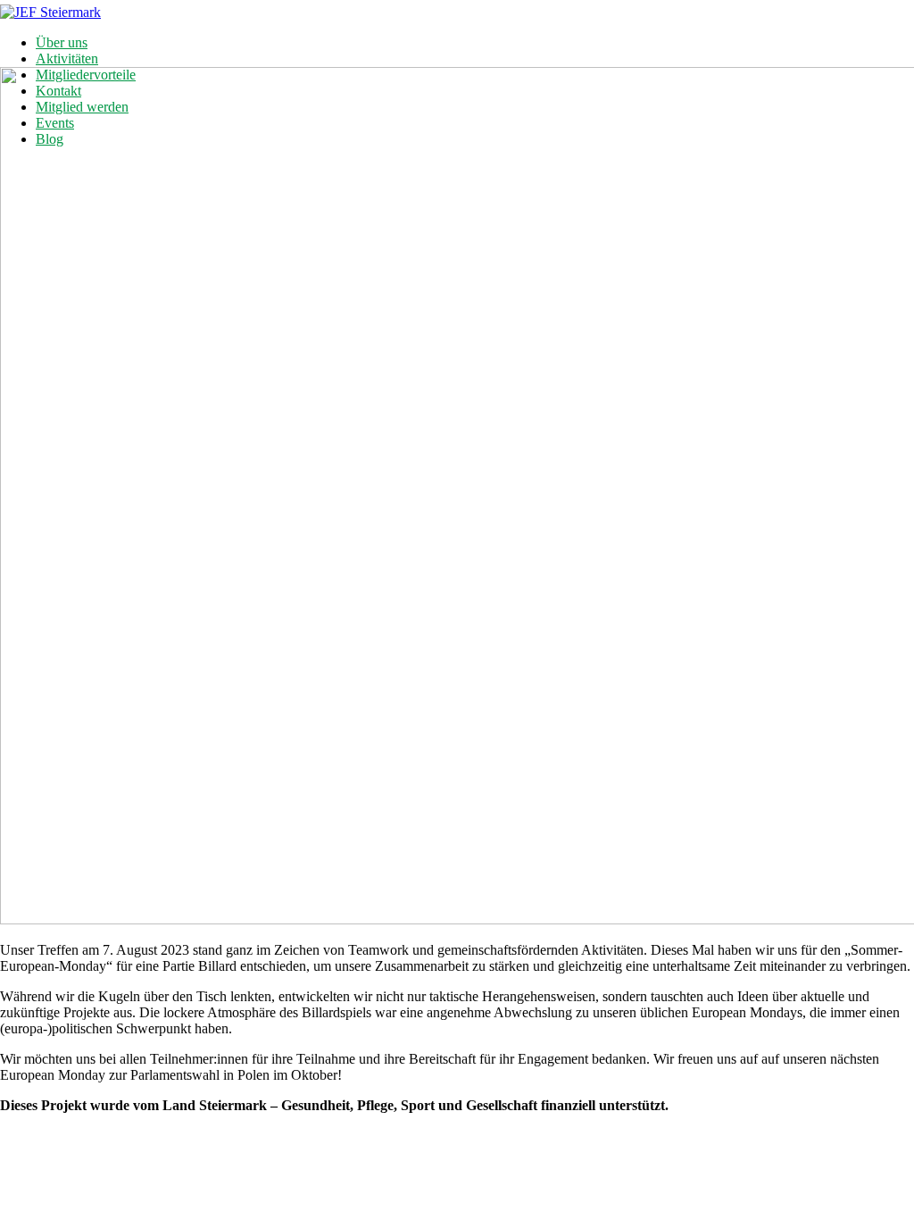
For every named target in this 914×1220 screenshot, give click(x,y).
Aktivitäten (67, 58)
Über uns (61, 42)
